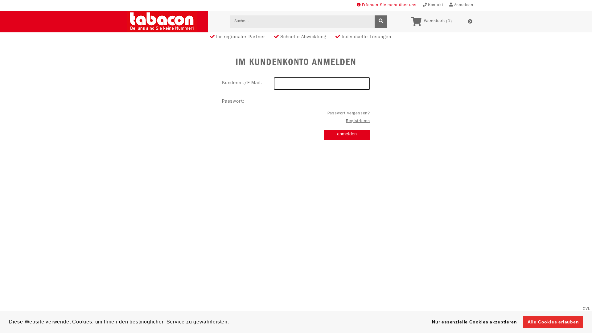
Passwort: (233, 102)
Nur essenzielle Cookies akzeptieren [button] (474, 321)
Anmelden (463, 5)
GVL (586, 309)
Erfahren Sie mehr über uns (389, 5)
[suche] (381, 21)
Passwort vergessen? (348, 114)
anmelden (347, 134)
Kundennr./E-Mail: (242, 83)
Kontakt (435, 5)
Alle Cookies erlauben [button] (553, 321)
